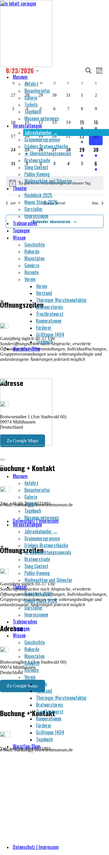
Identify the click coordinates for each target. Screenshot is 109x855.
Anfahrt (31, 83)
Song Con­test (36, 167)
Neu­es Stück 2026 (40, 202)
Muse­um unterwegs (41, 118)
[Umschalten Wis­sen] (101, 635)
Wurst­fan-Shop (26, 348)
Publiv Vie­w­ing (37, 174)
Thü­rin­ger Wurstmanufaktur (61, 299)
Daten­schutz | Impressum (36, 846)
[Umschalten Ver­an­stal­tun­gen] (101, 524)
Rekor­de (31, 251)
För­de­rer (43, 327)
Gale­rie (30, 97)
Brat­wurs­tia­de (37, 160)
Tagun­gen (21, 230)
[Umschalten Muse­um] (101, 476)
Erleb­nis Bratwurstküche (46, 146)
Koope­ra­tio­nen (48, 320)
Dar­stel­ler (33, 209)
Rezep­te (31, 272)
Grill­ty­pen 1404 (50, 334)
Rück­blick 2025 (38, 195)
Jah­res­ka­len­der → (41, 132)
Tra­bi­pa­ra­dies (25, 223)
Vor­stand (44, 293)
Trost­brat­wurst (49, 313)
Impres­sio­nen (36, 215)
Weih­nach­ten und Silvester (48, 181)
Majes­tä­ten (34, 258)
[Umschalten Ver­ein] (101, 677)
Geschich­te (34, 244)
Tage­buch (32, 111)
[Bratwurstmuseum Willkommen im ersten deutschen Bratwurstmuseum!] (26, 64)
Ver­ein (41, 286)
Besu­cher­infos (37, 90)
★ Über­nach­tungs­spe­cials (47, 153)
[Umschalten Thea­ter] (101, 587)
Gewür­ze (31, 265)
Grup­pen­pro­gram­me (42, 139)
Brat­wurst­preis (49, 306)
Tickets (31, 104)
